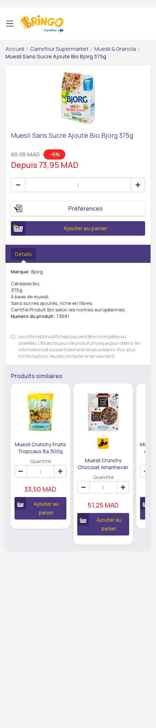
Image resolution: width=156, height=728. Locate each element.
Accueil (14, 49)
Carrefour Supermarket (59, 49)
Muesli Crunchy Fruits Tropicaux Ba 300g (40, 447)
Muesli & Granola (115, 49)
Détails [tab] (23, 254)
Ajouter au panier (85, 228)
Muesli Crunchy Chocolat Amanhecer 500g (103, 463)
